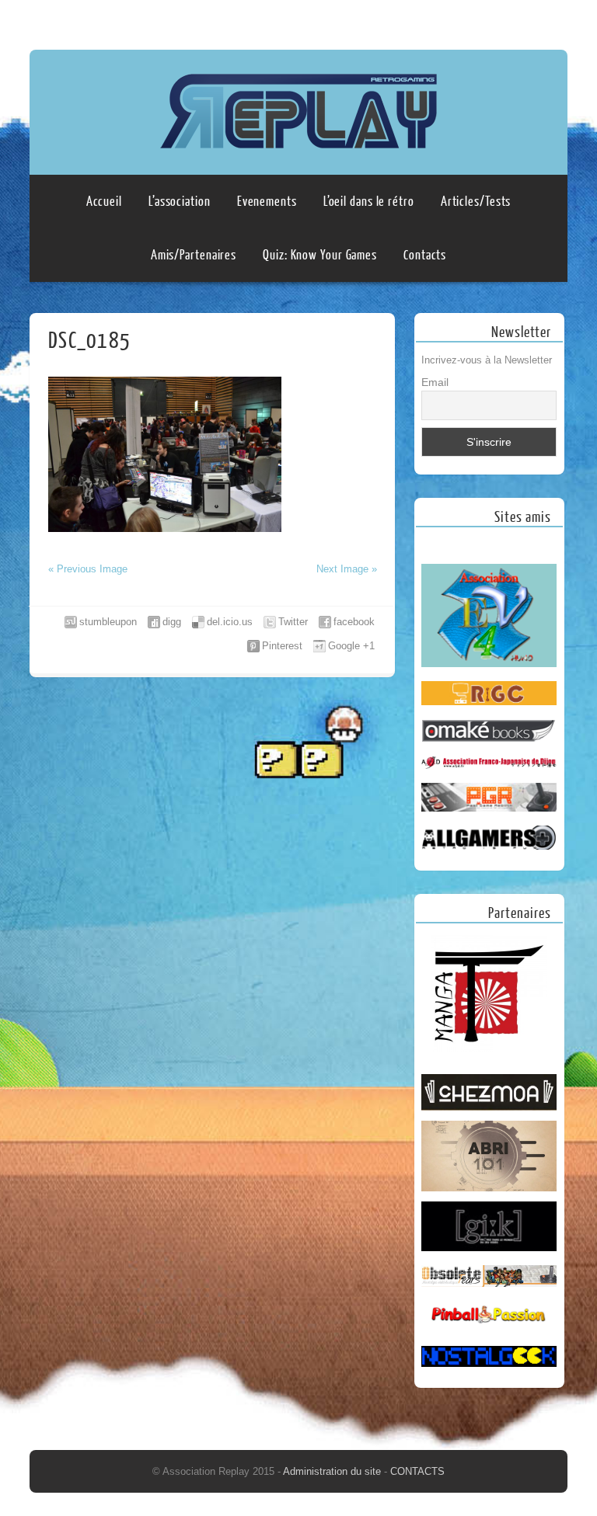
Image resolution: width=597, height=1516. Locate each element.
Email (435, 382)
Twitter (293, 622)
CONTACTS (417, 1471)
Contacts (424, 255)
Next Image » (346, 569)
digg (171, 622)
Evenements (267, 201)
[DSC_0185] (164, 528)
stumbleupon (108, 622)
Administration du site (333, 1471)
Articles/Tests (476, 201)
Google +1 (351, 646)
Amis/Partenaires (193, 255)
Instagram (553, 21)
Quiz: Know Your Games (320, 255)
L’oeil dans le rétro (368, 201)
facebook (354, 622)
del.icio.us (230, 622)
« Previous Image (87, 569)
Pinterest (282, 646)
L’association (179, 201)
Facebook (523, 21)
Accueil (104, 201)
